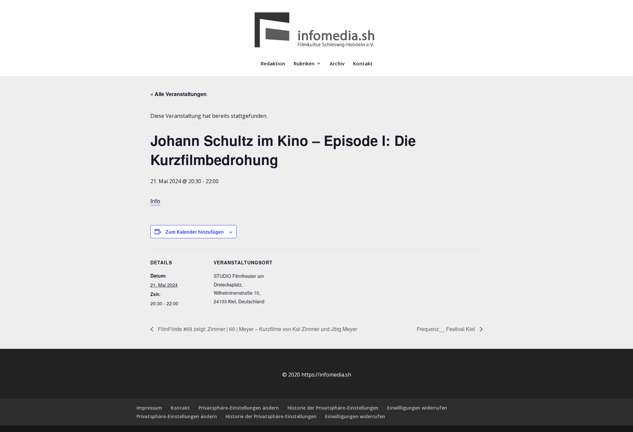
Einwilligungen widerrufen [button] (417, 408)
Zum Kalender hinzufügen (195, 231)
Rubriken (304, 64)
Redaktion (273, 64)
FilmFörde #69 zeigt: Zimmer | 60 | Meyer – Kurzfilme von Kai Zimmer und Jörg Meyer (257, 329)
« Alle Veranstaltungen (178, 94)
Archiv (337, 64)
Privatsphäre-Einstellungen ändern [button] (238, 408)
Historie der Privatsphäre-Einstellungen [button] (332, 408)
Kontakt (363, 64)
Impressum (149, 408)
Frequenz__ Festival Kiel (446, 329)
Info (155, 200)
